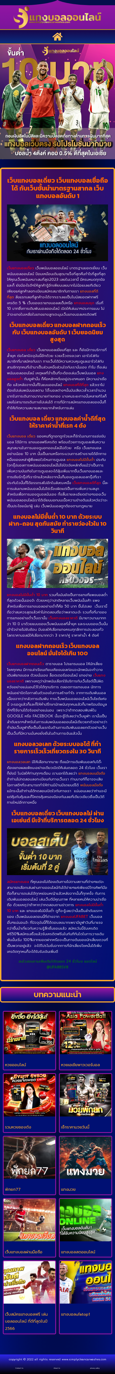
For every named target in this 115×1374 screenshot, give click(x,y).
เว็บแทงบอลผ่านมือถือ (23, 1252)
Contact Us (19, 1368)
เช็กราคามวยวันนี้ (75, 1127)
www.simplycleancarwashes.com (84, 1359)
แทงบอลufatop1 (75, 1314)
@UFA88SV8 (57, 967)
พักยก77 (13, 1189)
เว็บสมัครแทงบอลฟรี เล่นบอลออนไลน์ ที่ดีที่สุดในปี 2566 (26, 1321)
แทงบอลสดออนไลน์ (78, 1252)
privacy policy (95, 1368)
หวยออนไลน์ (15, 1065)
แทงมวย (68, 1189)
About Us (57, 1368)
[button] (57, 36)
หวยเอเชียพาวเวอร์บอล (80, 1065)
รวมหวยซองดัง (18, 1127)
